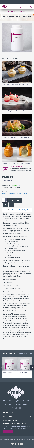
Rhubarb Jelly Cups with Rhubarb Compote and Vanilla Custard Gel (17, 111)
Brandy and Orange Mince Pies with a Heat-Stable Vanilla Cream (17, 84)
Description (6, 210)
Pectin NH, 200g (22, 372)
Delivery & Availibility (19, 210)
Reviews (30, 210)
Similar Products (9, 353)
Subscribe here (8, 432)
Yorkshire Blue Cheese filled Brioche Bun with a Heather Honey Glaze (17, 163)
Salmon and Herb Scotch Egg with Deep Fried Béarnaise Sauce (17, 137)
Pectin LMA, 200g (7, 372)
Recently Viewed (22, 353)
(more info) (21, 185)
